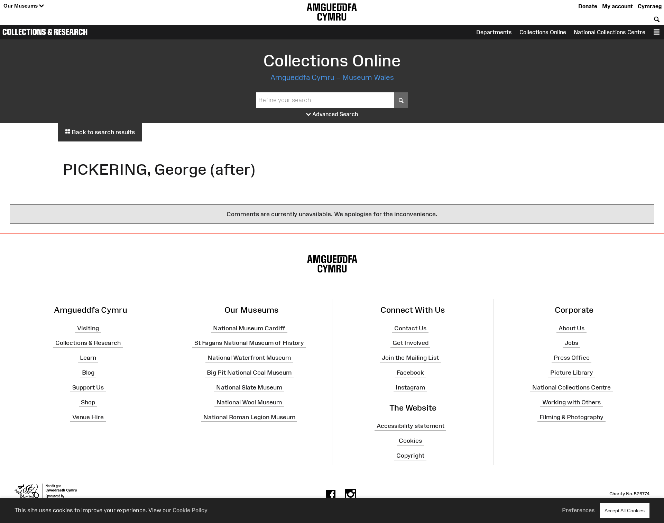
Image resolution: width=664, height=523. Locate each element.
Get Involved (410, 342)
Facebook (410, 372)
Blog (88, 372)
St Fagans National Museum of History (249, 342)
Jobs (571, 342)
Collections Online (542, 32)
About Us (571, 327)
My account (617, 6)
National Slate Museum (249, 387)
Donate (587, 6)
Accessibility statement (410, 425)
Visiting (88, 327)
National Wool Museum (249, 402)
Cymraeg (650, 6)
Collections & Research (44, 32)
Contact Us (410, 327)
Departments (494, 32)
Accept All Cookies (625, 510)
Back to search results (102, 132)
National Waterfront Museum (249, 357)
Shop (88, 402)
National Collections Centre (609, 32)
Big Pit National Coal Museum (249, 372)
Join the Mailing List (410, 357)
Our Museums (21, 6)
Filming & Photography (571, 416)
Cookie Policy (190, 510)
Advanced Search (334, 114)
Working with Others (571, 402)
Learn (88, 357)
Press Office (572, 357)
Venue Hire (88, 416)
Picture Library (571, 372)
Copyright (410, 455)
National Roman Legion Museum (249, 416)
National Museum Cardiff (249, 327)
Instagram (410, 387)
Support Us (88, 387)
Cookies (410, 440)
